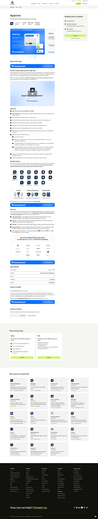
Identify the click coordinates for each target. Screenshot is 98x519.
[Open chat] (95, 516)
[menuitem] (85, 0)
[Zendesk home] (12, 3)
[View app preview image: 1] (27, 42)
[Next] (34, 57)
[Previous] (30, 57)
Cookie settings (27, 516)
